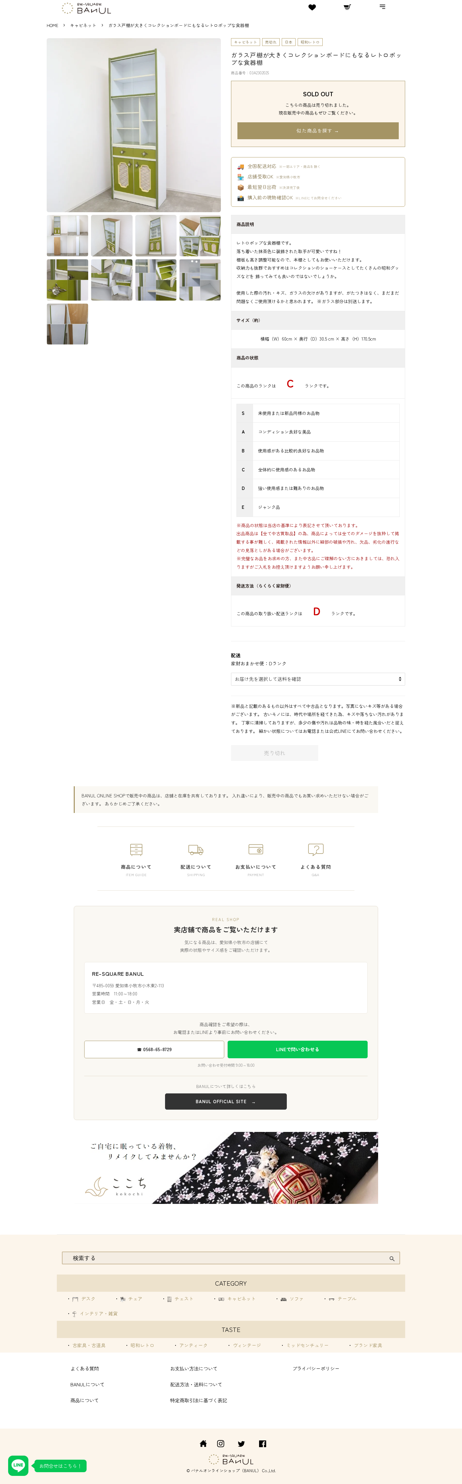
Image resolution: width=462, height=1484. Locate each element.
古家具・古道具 (88, 1345)
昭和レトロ (310, 42)
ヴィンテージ (246, 1345)
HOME (52, 25)
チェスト (183, 1298)
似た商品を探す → (318, 130)
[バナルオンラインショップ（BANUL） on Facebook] (263, 1444)
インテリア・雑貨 (98, 1313)
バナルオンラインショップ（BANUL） (226, 1470)
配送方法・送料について (196, 1384)
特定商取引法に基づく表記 (198, 1400)
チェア (134, 1298)
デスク (87, 1298)
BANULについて (87, 1384)
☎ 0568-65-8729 (154, 1049)
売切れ (271, 42)
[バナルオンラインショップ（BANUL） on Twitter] (241, 1444)
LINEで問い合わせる (297, 1049)
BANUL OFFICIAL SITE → (226, 1101)
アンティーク (193, 1345)
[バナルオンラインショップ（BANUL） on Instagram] (220, 1444)
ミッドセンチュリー (307, 1345)
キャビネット (84, 25)
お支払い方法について (193, 1368)
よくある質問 (84, 1368)
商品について (84, 1400)
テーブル (346, 1298)
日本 (289, 42)
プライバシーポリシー (316, 1368)
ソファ (296, 1298)
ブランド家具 (367, 1345)
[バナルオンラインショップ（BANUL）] (199, 1444)
